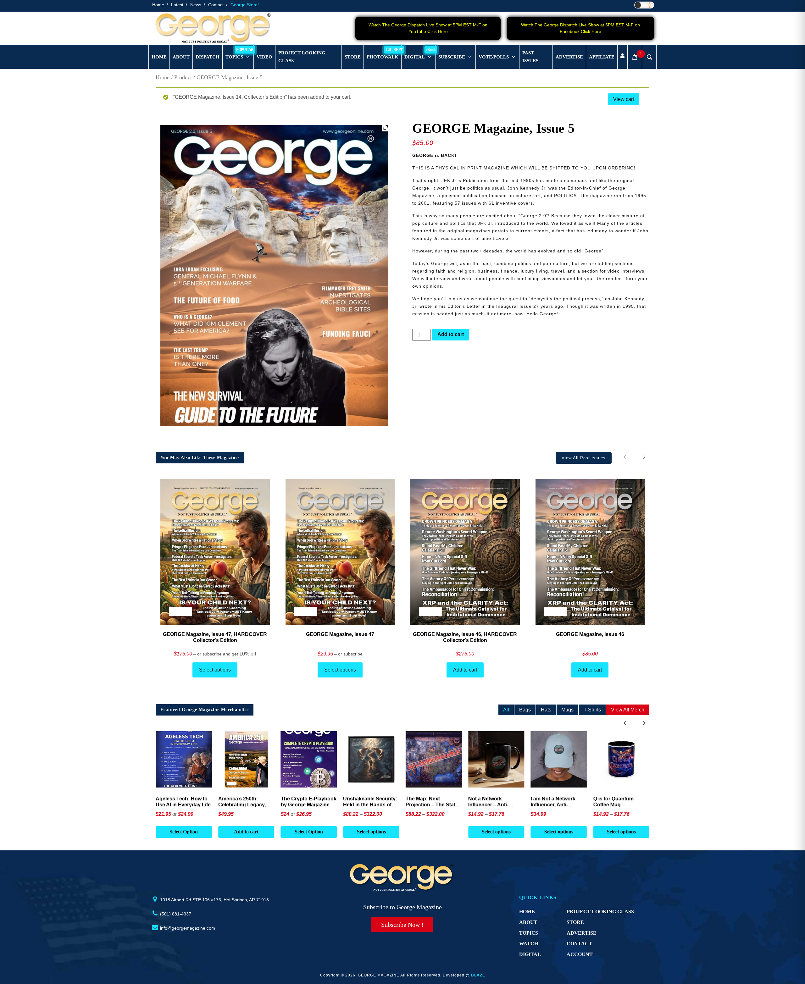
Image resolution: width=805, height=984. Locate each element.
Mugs (567, 709)
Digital (530, 954)
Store (575, 922)
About (528, 922)
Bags (525, 709)
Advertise (582, 933)
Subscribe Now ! (402, 924)
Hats (546, 709)
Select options (215, 669)
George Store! (244, 4)
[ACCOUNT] (622, 57)
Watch (528, 943)
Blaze (478, 975)
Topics (528, 933)
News (195, 4)
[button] (643, 457)
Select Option (185, 831)
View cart (623, 99)
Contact (216, 4)
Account (580, 954)
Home (158, 4)
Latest (177, 4)
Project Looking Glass (600, 911)
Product (183, 77)
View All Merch (627, 709)
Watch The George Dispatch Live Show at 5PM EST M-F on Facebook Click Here (580, 28)
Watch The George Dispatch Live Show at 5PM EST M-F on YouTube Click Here (428, 28)
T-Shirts (592, 709)
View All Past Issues (584, 458)
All (506, 709)
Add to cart (450, 334)
